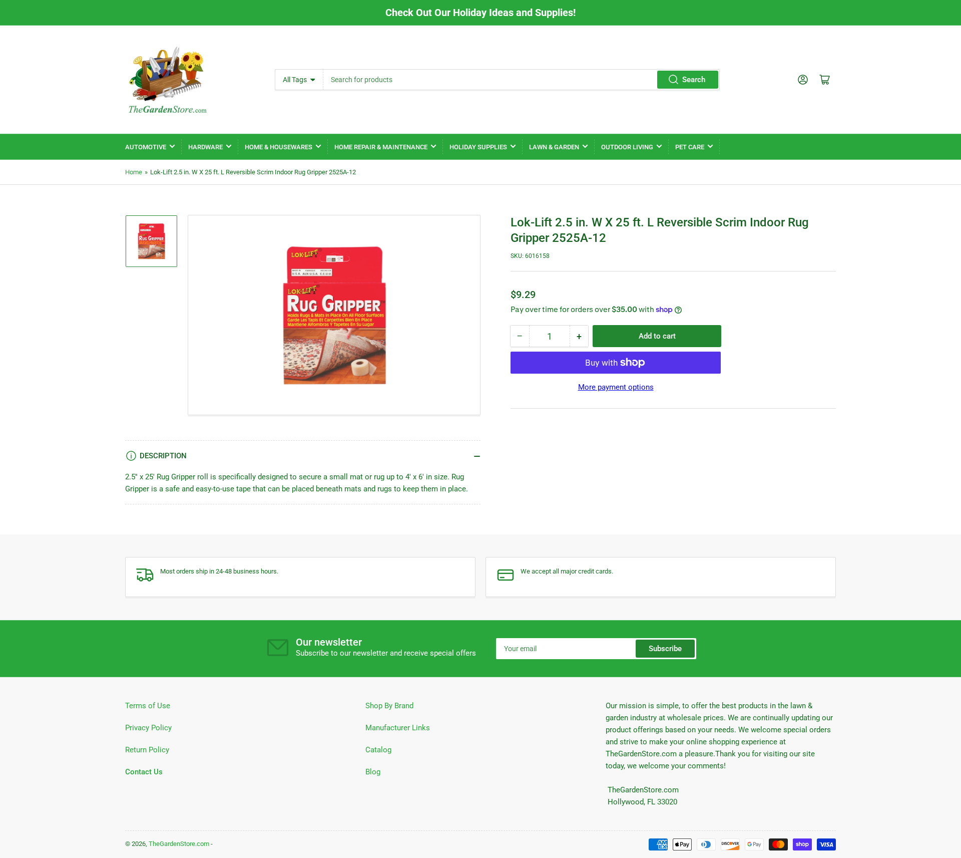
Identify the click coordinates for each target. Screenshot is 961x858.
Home (133, 172)
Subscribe (665, 648)
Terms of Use (147, 705)
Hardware (205, 147)
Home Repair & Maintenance (380, 147)
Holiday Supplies (478, 147)
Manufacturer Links (397, 727)
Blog (372, 771)
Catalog (378, 749)
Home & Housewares (278, 147)
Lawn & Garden (554, 147)
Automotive (145, 147)
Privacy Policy (148, 727)
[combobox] (521, 79)
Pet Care (689, 147)
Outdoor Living (627, 147)
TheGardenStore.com (179, 843)
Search (693, 79)
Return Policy (147, 749)
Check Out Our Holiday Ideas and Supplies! (480, 13)
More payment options (616, 387)
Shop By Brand (389, 705)
